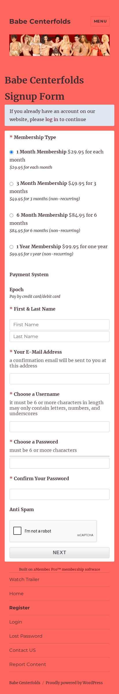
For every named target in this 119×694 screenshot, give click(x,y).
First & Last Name (32, 309)
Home (16, 593)
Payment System (29, 274)
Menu (100, 21)
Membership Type (33, 137)
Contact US (22, 650)
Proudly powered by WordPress (74, 682)
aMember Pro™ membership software (67, 569)
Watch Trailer (24, 579)
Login (15, 622)
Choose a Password (34, 442)
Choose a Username (35, 394)
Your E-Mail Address (36, 352)
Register (19, 608)
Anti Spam (22, 509)
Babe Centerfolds (39, 21)
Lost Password (25, 636)
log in (51, 119)
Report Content (27, 664)
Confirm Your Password (39, 478)
